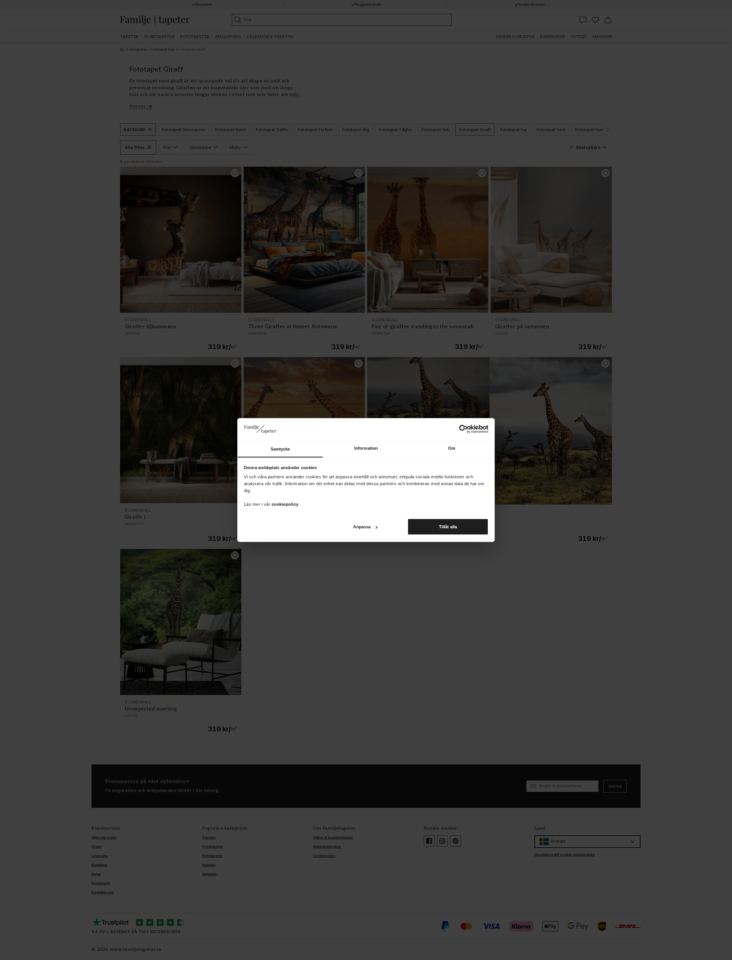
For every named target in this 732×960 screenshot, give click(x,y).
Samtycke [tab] (280, 448)
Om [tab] (451, 447)
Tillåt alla (448, 526)
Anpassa (362, 526)
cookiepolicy (285, 503)
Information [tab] (366, 447)
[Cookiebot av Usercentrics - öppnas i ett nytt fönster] (463, 429)
